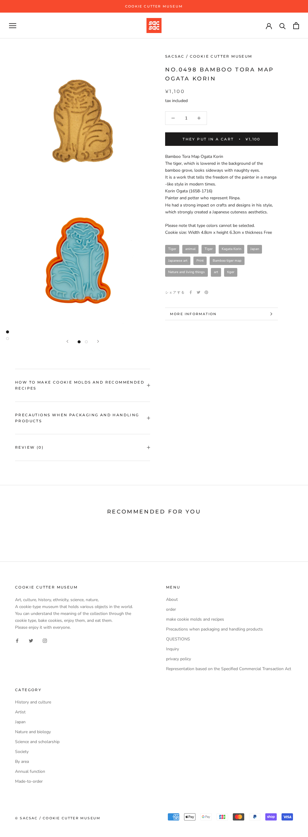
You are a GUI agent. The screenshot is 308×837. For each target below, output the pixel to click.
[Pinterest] (206, 292)
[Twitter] (198, 292)
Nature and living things (186, 272)
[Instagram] (45, 640)
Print (200, 260)
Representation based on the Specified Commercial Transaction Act (228, 669)
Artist (20, 712)
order (171, 609)
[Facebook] (190, 292)
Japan (254, 249)
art (216, 272)
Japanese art (177, 260)
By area (22, 761)
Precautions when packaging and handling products (77, 418)
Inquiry (172, 649)
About (172, 599)
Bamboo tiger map (227, 260)
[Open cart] (296, 25)
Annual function (30, 771)
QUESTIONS (178, 639)
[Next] (98, 341)
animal (190, 249)
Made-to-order (29, 781)
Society (22, 751)
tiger (230, 272)
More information (193, 314)
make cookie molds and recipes (195, 619)
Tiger (172, 249)
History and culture (33, 702)
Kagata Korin (231, 249)
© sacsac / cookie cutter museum (57, 818)
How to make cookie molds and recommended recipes (79, 385)
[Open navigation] (12, 25)
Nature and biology (33, 732)
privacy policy (178, 659)
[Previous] (67, 341)
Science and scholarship (37, 742)
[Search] (282, 26)
